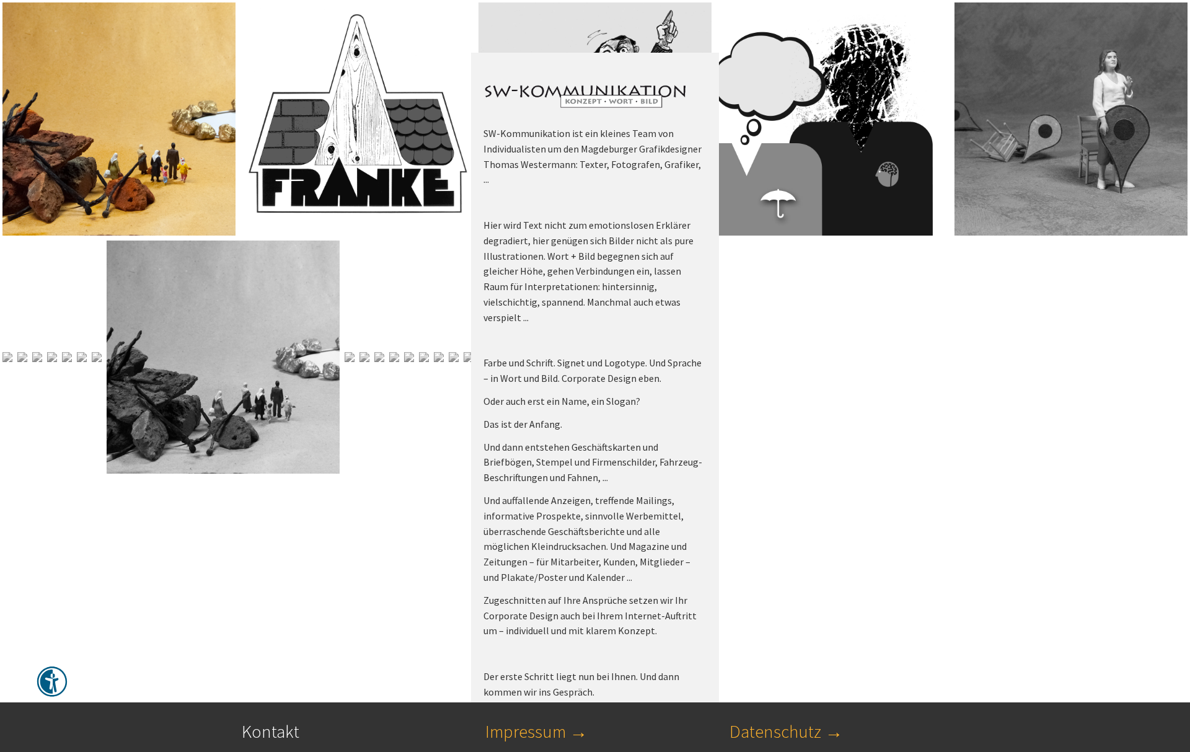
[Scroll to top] (1150, 624)
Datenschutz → (786, 731)
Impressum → (536, 731)
